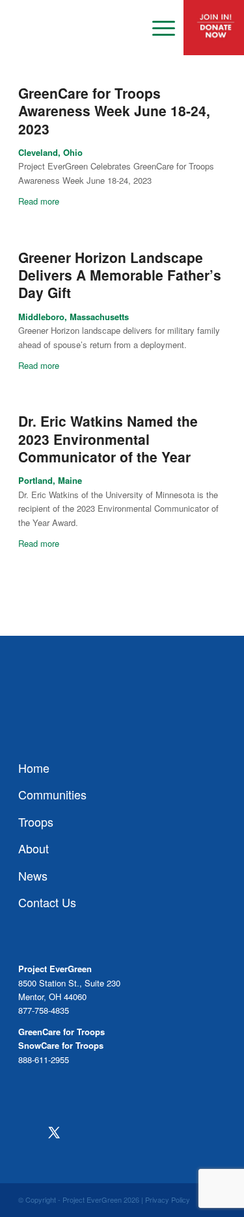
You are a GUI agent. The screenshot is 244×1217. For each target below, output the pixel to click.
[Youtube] (105, 1133)
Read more (38, 201)
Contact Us (47, 902)
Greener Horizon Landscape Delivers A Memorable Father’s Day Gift (119, 275)
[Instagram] (79, 1133)
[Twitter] (53, 1132)
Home (33, 767)
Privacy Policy (167, 1199)
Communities (52, 794)
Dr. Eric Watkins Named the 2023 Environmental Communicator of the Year (108, 438)
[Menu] (157, 28)
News (32, 875)
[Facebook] (27, 1133)
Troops (35, 821)
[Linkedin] (131, 1133)
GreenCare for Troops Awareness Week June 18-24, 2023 (114, 110)
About (33, 848)
